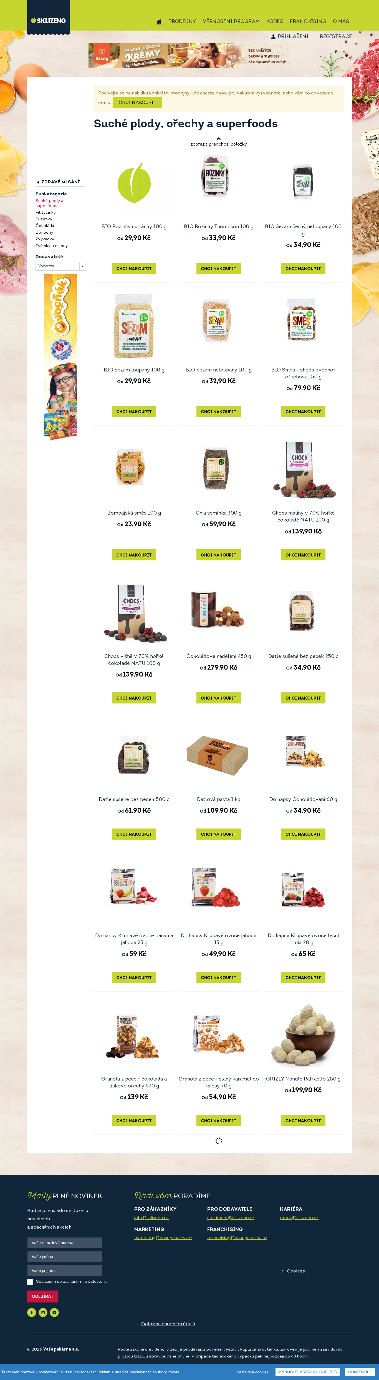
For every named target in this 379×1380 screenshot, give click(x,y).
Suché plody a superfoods (49, 203)
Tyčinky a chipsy (52, 246)
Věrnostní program (231, 21)
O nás (341, 21)
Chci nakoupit (137, 103)
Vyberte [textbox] (46, 266)
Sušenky (44, 219)
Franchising (308, 21)
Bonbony (44, 233)
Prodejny (182, 21)
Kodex (274, 21)
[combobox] (60, 266)
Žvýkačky (45, 239)
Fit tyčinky (46, 213)
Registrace (336, 36)
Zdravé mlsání (60, 182)
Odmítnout (360, 1372)
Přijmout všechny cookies (307, 1372)
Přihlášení (293, 36)
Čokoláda (45, 226)
